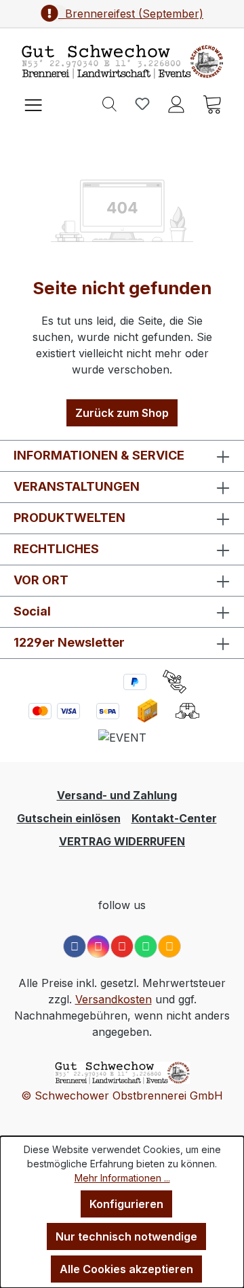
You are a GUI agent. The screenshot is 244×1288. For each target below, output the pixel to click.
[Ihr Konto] (176, 103)
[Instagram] (98, 946)
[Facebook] (74, 946)
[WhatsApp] (146, 946)
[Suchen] (109, 103)
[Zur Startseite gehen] (122, 62)
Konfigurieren (126, 1204)
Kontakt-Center (174, 818)
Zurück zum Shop (122, 413)
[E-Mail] (169, 946)
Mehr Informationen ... (122, 1178)
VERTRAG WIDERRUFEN (122, 841)
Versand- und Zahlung (117, 795)
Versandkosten (113, 999)
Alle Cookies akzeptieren (126, 1269)
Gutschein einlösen (69, 818)
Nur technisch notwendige (126, 1236)
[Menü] (33, 103)
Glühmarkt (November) (131, 13)
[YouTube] (122, 946)
